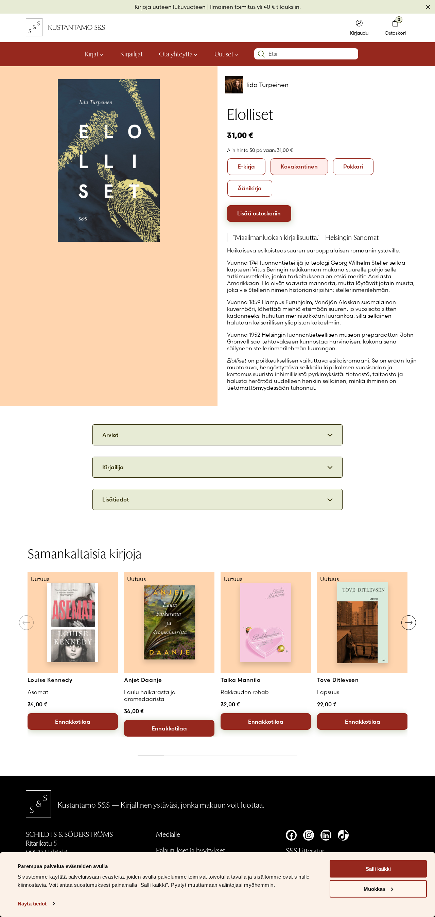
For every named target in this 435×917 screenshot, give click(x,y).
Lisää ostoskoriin (259, 213)
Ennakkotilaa (72, 721)
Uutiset (223, 53)
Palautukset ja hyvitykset (190, 850)
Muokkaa (374, 889)
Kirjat (92, 53)
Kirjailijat (131, 53)
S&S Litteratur (305, 850)
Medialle (168, 834)
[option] (246, 166)
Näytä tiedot (32, 903)
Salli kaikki (378, 869)
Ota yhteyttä (176, 53)
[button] (408, 622)
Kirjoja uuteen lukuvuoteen (170, 6)
